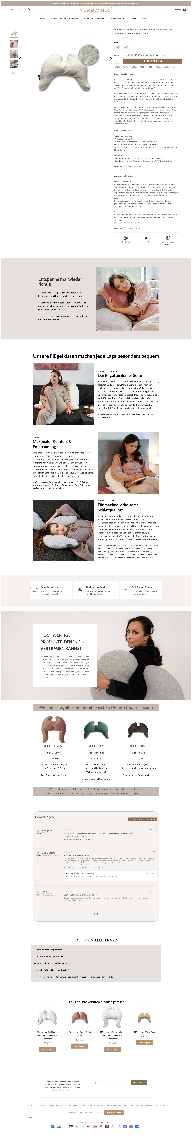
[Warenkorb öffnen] (184, 9)
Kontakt (80, 1113)
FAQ (75, 1105)
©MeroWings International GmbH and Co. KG (96, 1123)
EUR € (20, 9)
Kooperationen (99, 1105)
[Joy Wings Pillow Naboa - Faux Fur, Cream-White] (128, 463)
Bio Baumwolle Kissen (94, 18)
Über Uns (71, 1113)
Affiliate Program (152, 1105)
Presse (162, 1105)
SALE (134, 18)
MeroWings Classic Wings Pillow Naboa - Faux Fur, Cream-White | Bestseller (88, 867)
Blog (144, 18)
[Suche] (29, 9)
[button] (117, 47)
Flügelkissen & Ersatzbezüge (64, 18)
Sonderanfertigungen (135, 1105)
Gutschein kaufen (85, 1105)
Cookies (99, 1113)
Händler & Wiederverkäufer (116, 1105)
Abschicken (139, 1083)
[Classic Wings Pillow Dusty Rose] (54, 730)
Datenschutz (31, 1105)
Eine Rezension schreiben (142, 819)
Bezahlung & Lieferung (57, 1105)
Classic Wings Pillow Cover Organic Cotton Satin (81, 839)
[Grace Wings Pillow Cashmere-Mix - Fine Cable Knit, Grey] (63, 530)
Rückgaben (42, 1105)
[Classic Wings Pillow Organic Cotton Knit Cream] (63, 394)
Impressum (89, 1113)
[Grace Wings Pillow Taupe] (138, 730)
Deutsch (9, 9)
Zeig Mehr (115, 876)
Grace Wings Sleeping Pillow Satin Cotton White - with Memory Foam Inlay (88, 903)
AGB (69, 1105)
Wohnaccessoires (118, 18)
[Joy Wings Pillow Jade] (96, 730)
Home (42, 18)
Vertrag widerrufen (114, 1113)
